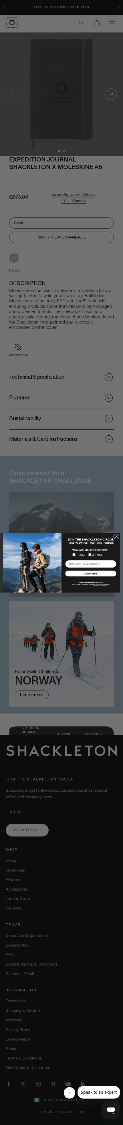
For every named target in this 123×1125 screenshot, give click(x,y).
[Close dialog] (116, 536)
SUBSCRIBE (91, 573)
